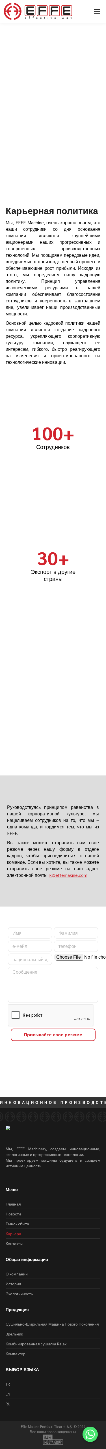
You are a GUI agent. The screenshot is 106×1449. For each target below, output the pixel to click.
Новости (13, 1213)
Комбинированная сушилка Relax (36, 1343)
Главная (15, 174)
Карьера (36, 174)
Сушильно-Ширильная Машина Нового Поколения (52, 1323)
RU (8, 1403)
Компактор (15, 1353)
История (13, 1283)
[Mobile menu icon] (97, 11)
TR (8, 1383)
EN (8, 1393)
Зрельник (14, 1333)
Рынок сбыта (17, 1223)
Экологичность (19, 1293)
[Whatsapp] (90, 1434)
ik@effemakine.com (68, 875)
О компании (17, 1273)
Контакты (14, 1243)
